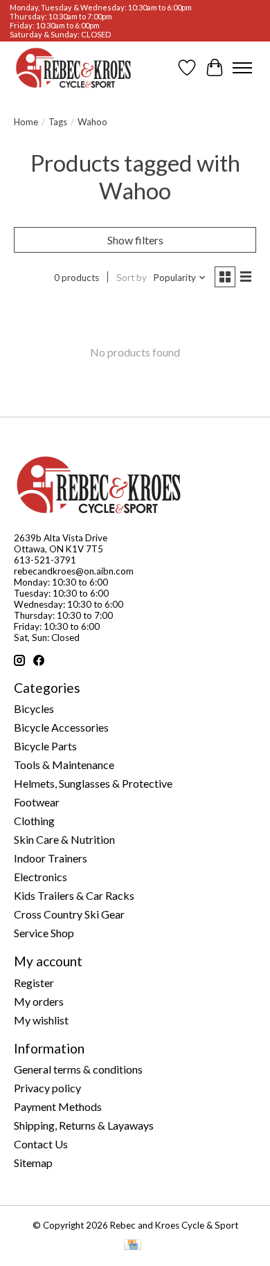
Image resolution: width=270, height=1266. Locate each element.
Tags (57, 121)
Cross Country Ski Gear (69, 914)
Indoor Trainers (50, 858)
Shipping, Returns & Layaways (84, 1125)
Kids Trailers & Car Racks (74, 895)
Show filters (135, 239)
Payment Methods (58, 1106)
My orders (39, 1001)
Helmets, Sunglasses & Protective (93, 783)
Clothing (34, 820)
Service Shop (44, 932)
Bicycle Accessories (61, 727)
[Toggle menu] (242, 68)
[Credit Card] (132, 1245)
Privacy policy (47, 1087)
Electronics (40, 876)
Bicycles (34, 708)
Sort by (131, 277)
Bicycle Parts (45, 745)
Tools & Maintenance (64, 764)
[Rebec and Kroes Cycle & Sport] (73, 68)
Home (26, 121)
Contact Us (41, 1143)
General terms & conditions (78, 1069)
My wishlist (41, 1020)
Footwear (37, 801)
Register (34, 982)
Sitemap (33, 1162)
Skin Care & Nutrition (64, 839)
